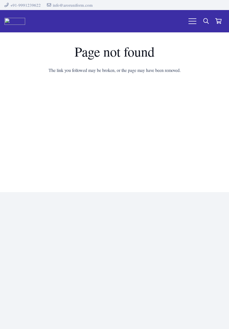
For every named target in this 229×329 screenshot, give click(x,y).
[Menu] (192, 21)
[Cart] (218, 21)
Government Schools (84, 138)
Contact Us (131, 142)
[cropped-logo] (14, 21)
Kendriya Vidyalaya (84, 154)
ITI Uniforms (77, 146)
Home (126, 133)
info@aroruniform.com (205, 177)
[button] (206, 21)
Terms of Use (133, 159)
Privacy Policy (134, 150)
